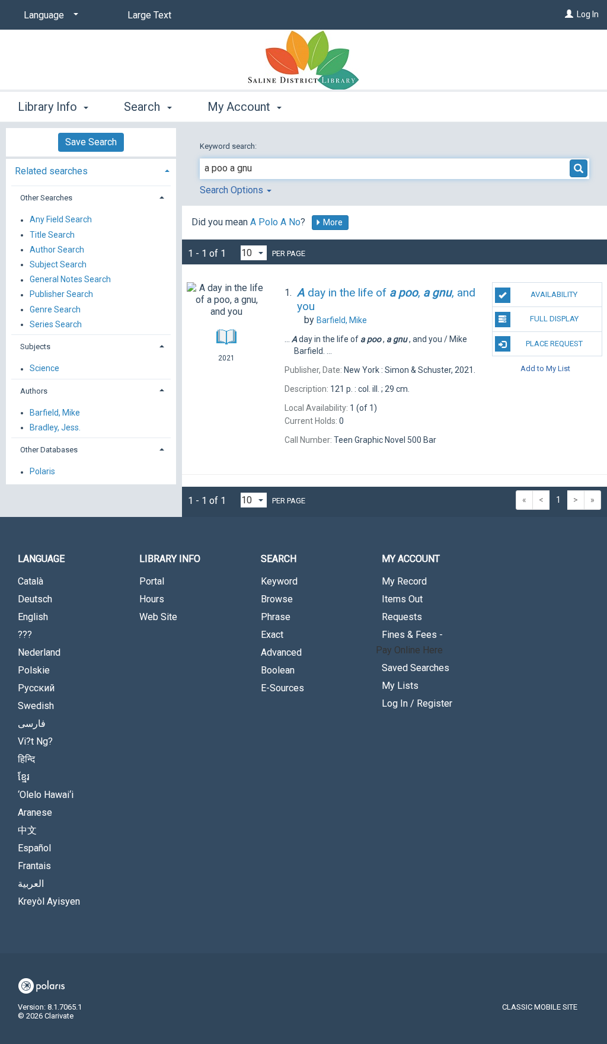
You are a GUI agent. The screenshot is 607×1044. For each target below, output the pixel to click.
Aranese (35, 812)
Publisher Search (61, 294)
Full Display (554, 318)
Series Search (56, 324)
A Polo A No (275, 222)
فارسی (32, 723)
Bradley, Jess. (55, 427)
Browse (277, 599)
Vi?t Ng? (35, 741)
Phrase (275, 616)
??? (25, 634)
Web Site (158, 616)
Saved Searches (415, 667)
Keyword (279, 581)
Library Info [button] (49, 107)
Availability (554, 294)
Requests (402, 616)
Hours (151, 599)
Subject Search (58, 264)
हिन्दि (26, 759)
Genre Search (55, 309)
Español (34, 848)
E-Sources (282, 688)
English (33, 616)
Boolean (278, 670)
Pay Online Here (409, 650)
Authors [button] (33, 391)
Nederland (39, 652)
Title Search (52, 235)
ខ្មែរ (24, 777)
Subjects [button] (35, 346)
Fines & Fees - (412, 634)
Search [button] (143, 107)
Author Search (57, 249)
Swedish (36, 705)
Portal (151, 581)
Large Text (149, 15)
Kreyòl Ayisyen (49, 901)
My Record (404, 581)
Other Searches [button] (46, 197)
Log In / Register (417, 703)
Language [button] (41, 558)
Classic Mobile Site (539, 1007)
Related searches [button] (51, 171)
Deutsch (35, 599)
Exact (272, 634)
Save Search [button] (91, 142)
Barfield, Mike (55, 412)
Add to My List (545, 368)
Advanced (281, 652)
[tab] (91, 170)
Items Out (402, 599)
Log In (588, 14)
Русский (36, 688)
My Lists (400, 685)
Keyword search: (229, 146)
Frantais (34, 865)
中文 (27, 830)
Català (30, 581)
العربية (31, 883)
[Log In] (569, 14)
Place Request (554, 343)
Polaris (42, 472)
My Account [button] (240, 107)
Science (44, 368)
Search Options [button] (233, 190)
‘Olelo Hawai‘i (46, 794)
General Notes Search (70, 280)
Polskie (34, 670)
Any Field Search (61, 220)
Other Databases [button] (49, 449)
